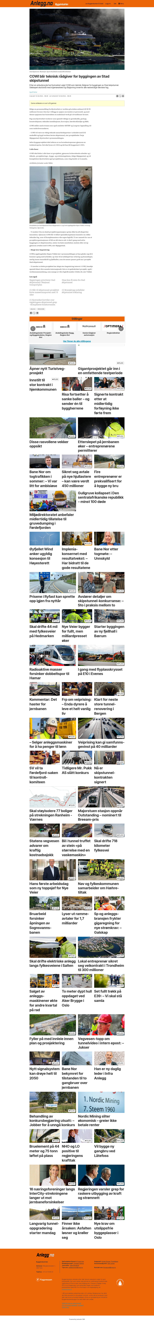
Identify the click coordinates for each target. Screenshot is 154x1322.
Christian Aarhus (79, 1263)
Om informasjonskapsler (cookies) (73, 1305)
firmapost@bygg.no (109, 1267)
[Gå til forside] (41, 3)
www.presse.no (67, 1289)
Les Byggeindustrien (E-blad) (94, 3)
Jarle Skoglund (74, 1265)
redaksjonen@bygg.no (76, 1267)
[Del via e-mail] (123, 96)
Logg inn (108, 3)
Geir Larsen (111, 1263)
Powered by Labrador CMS (77, 1319)
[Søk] (115, 3)
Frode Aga (80, 1261)
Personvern (65, 1307)
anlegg (32, 309)
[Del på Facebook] (117, 96)
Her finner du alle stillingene (77, 341)
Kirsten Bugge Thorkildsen (110, 1261)
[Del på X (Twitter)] (120, 96)
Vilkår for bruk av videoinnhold (71, 1303)
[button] (32, 328)
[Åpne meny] (121, 3)
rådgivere (41, 309)
